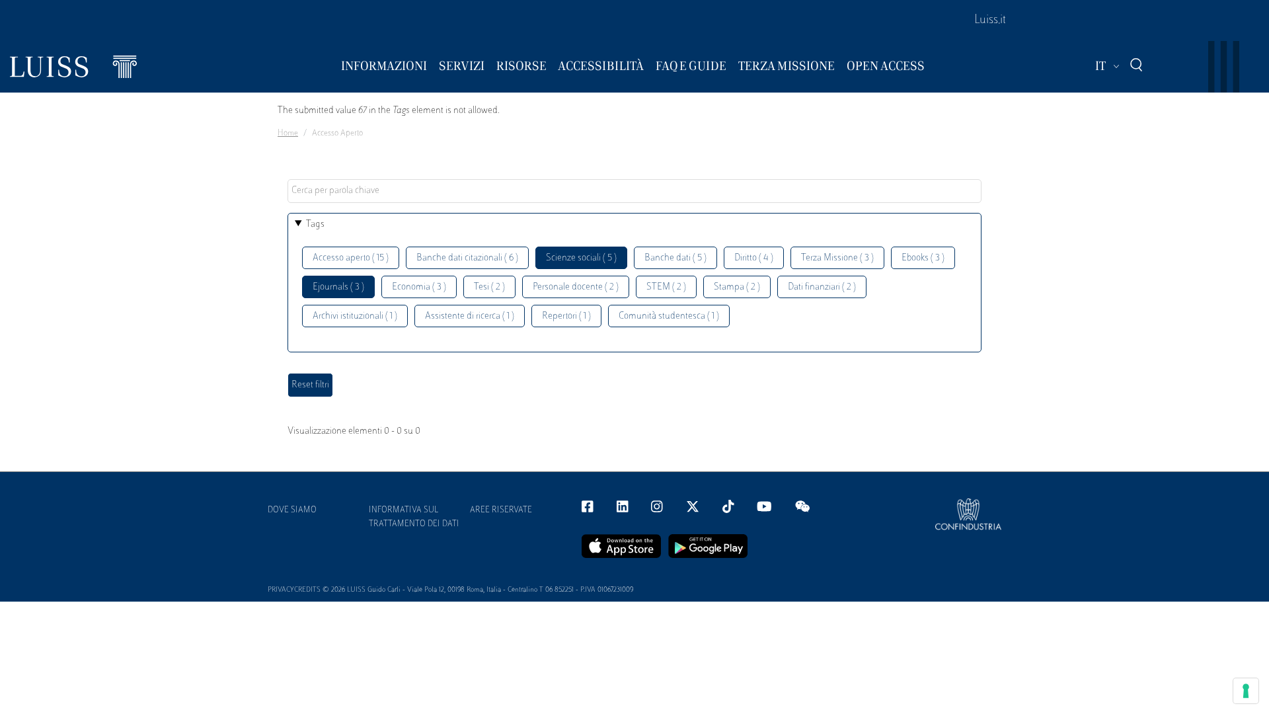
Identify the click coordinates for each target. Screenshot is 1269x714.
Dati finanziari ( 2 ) (822, 287)
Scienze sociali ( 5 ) (581, 258)
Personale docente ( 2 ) (576, 287)
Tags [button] (315, 224)
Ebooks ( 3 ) (923, 258)
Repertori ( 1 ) (566, 316)
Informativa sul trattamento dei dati (414, 517)
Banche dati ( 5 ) (675, 258)
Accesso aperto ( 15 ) (351, 258)
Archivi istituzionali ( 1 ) (355, 316)
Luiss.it (990, 20)
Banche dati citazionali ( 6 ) (467, 258)
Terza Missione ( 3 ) (837, 258)
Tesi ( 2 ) (489, 287)
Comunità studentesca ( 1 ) (669, 316)
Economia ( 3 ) (419, 287)
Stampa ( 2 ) (737, 287)
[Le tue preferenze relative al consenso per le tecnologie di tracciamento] (1245, 690)
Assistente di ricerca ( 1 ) (469, 316)
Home (288, 134)
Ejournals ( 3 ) (338, 287)
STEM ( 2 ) (666, 287)
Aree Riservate (501, 510)
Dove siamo (292, 510)
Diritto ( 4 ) (753, 258)
